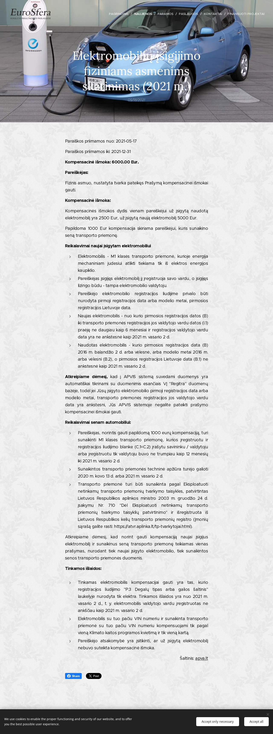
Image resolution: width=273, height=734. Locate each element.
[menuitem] (120, 14)
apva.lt (201, 658)
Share (76, 676)
